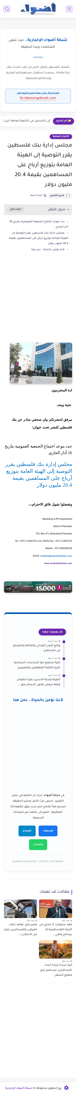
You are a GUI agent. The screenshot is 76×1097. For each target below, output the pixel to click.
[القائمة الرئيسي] (69, 9)
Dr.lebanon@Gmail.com (38, 98)
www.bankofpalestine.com (58, 563)
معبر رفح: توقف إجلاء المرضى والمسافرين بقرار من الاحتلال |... (20, 929)
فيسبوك (48, 831)
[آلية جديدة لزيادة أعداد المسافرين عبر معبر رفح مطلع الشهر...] (55, 949)
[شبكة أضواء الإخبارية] (38, 9)
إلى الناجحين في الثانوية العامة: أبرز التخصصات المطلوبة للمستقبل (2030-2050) (26, 121)
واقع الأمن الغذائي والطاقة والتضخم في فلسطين (36, 648)
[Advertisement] (38, 304)
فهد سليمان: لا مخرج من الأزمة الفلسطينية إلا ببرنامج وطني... (55, 929)
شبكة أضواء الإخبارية (18, 1088)
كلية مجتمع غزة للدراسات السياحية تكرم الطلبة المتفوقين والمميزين (37, 665)
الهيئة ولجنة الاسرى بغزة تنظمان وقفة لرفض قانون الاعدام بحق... (38, 682)
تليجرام (27, 831)
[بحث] (7, 9)
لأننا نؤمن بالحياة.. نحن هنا (48, 249)
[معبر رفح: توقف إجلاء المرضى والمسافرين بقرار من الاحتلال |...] (20, 908)
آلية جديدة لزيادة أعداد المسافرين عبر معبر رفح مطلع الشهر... (56, 970)
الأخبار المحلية (61, 136)
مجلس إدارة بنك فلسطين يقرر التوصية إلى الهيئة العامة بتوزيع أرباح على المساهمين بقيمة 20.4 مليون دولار (38, 238)
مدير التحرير (57, 195)
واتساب (38, 844)
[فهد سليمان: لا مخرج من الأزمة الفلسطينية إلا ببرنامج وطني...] (55, 908)
